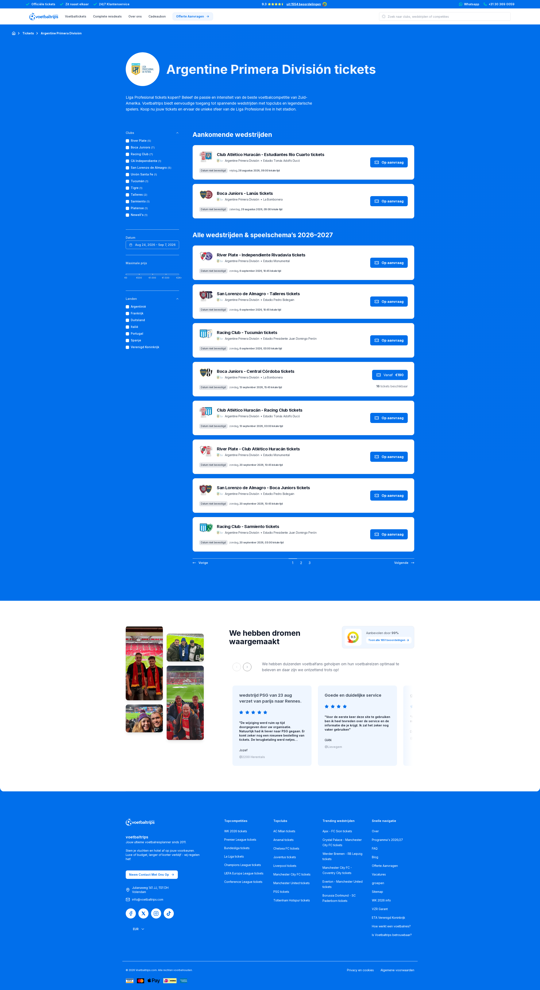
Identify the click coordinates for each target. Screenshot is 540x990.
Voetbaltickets (75, 16)
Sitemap (377, 891)
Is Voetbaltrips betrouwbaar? (392, 935)
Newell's (139, 215)
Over (375, 831)
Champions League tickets (242, 865)
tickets (28, 33)
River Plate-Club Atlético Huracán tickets (258, 448)
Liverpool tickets (284, 865)
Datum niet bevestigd (213, 170)
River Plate (141, 140)
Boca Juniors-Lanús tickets (245, 193)
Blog (375, 857)
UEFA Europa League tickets (243, 873)
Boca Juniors (143, 147)
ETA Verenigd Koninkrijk (388, 917)
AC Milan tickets (284, 831)
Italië (134, 327)
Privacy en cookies (360, 970)
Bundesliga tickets (237, 848)
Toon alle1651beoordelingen (386, 640)
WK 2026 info (381, 900)
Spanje (136, 340)
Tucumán (139, 181)
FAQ (375, 848)
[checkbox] (127, 141)
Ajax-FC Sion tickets (337, 831)
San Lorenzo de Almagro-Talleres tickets (258, 293)
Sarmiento (140, 201)
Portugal (137, 333)
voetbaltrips (137, 837)
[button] (200, 563)
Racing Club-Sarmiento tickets (248, 526)
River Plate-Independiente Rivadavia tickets (261, 254)
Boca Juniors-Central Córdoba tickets (255, 371)
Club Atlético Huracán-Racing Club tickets (259, 410)
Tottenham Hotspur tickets (291, 900)
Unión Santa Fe (144, 174)
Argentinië (138, 306)
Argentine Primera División (61, 33)
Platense (139, 208)
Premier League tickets (240, 839)
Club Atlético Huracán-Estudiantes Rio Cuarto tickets (270, 154)
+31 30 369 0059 (501, 4)
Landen (131, 298)
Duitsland (138, 320)
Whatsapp (471, 4)
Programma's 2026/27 (387, 840)
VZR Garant (380, 909)
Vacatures (379, 874)
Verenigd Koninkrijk (145, 347)
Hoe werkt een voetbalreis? (391, 926)
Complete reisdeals (107, 16)
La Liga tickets (234, 856)
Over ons (135, 16)
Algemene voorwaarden (397, 970)
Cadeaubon (157, 16)
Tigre (136, 188)
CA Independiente (146, 161)
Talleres (139, 194)
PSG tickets (281, 891)
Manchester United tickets (291, 883)
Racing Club (142, 154)
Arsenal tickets (283, 840)
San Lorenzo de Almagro (151, 167)
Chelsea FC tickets (286, 848)
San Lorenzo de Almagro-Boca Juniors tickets (263, 487)
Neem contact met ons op (149, 874)
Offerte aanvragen (190, 16)
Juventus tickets (284, 857)
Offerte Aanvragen (385, 865)
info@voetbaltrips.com (147, 899)
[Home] (14, 33)
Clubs (130, 133)
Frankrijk (137, 313)
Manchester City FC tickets (291, 874)
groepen (378, 883)
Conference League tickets (243, 882)
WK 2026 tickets (235, 831)
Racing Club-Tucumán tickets (247, 332)
